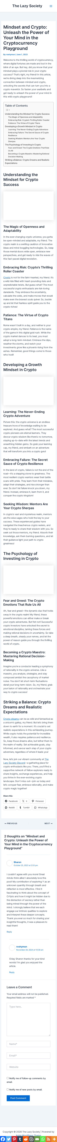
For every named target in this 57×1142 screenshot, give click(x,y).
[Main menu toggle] (51, 6)
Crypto (6, 277)
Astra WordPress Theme (28, 1135)
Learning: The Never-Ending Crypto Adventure (28, 129)
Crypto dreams (11, 719)
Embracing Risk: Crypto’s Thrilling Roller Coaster (29, 120)
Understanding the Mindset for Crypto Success (27, 114)
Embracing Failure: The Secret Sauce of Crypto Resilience (28, 134)
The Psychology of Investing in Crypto (23, 144)
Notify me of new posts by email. (25, 1089)
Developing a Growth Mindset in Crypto (23, 126)
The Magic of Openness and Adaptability (25, 117)
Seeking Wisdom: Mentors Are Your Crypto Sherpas (26, 140)
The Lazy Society (27, 6)
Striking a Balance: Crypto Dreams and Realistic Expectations (27, 161)
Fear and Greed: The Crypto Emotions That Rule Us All (28, 149)
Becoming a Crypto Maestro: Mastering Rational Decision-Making (28, 155)
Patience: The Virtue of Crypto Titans (24, 123)
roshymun (21, 946)
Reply (9, 932)
